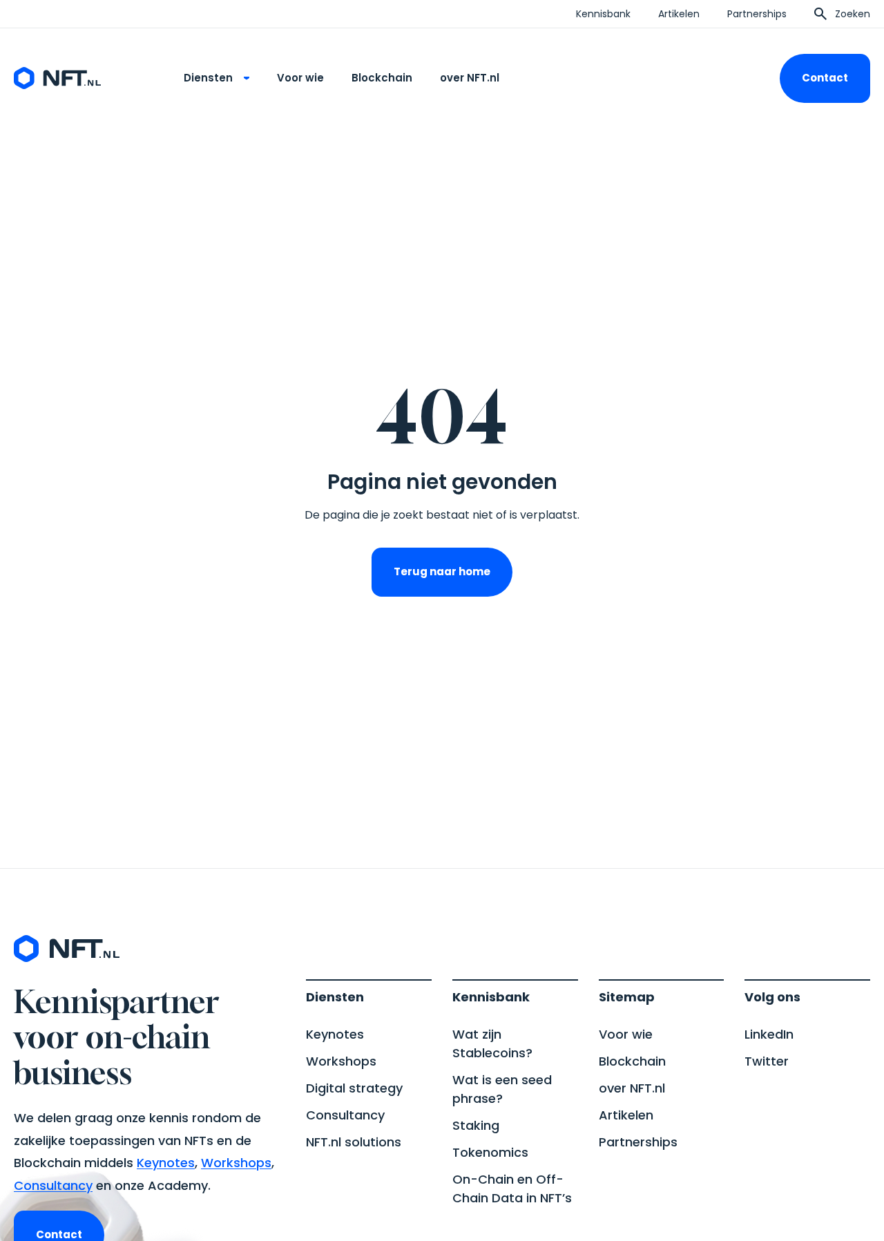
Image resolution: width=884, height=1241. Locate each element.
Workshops (236, 1162)
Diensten (208, 77)
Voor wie (300, 77)
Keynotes (166, 1162)
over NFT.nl (469, 77)
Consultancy (53, 1185)
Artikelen (679, 14)
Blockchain (382, 77)
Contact (825, 77)
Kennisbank (603, 14)
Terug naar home (442, 571)
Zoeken (852, 14)
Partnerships (757, 14)
